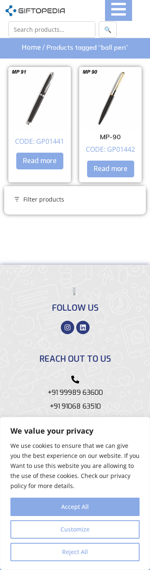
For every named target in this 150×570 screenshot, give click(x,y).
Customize (75, 529)
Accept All (75, 507)
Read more (40, 160)
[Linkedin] (83, 327)
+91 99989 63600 (75, 392)
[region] (75, 493)
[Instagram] (67, 327)
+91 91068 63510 (75, 406)
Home (31, 47)
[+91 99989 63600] (75, 379)
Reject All (75, 552)
